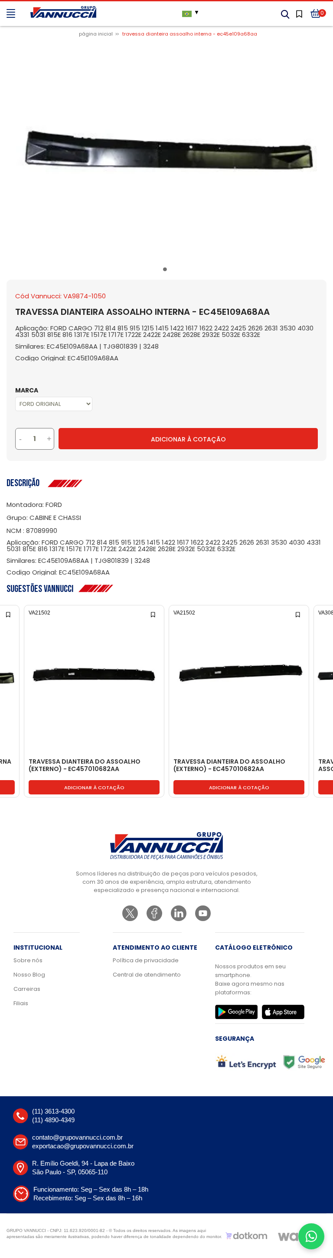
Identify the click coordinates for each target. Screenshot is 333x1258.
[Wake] (296, 1236)
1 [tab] (166, 271)
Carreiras (26, 989)
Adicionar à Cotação (188, 439)
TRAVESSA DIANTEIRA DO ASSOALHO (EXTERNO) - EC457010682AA (84, 765)
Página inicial (96, 33)
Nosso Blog (29, 974)
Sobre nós (27, 960)
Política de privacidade (146, 960)
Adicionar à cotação (94, 787)
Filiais (20, 1003)
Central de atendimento (147, 974)
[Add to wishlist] (9, 614)
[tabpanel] (166, 152)
